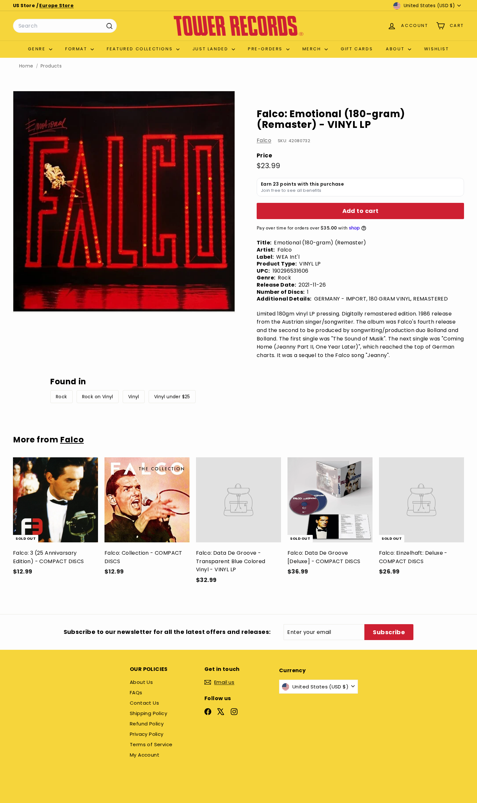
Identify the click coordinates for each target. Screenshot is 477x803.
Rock (61, 396)
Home (26, 66)
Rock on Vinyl (97, 396)
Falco (264, 140)
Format (77, 49)
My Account (144, 754)
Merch (312, 49)
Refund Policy (147, 723)
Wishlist (436, 49)
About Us (141, 682)
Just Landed (211, 49)
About (396, 49)
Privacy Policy (147, 734)
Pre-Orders (266, 49)
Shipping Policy (148, 713)
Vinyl (133, 396)
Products (51, 66)
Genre (37, 49)
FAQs (136, 692)
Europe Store (56, 5)
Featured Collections (141, 49)
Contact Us (144, 702)
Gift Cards (357, 49)
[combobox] (65, 26)
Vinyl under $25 (172, 396)
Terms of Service (151, 744)
